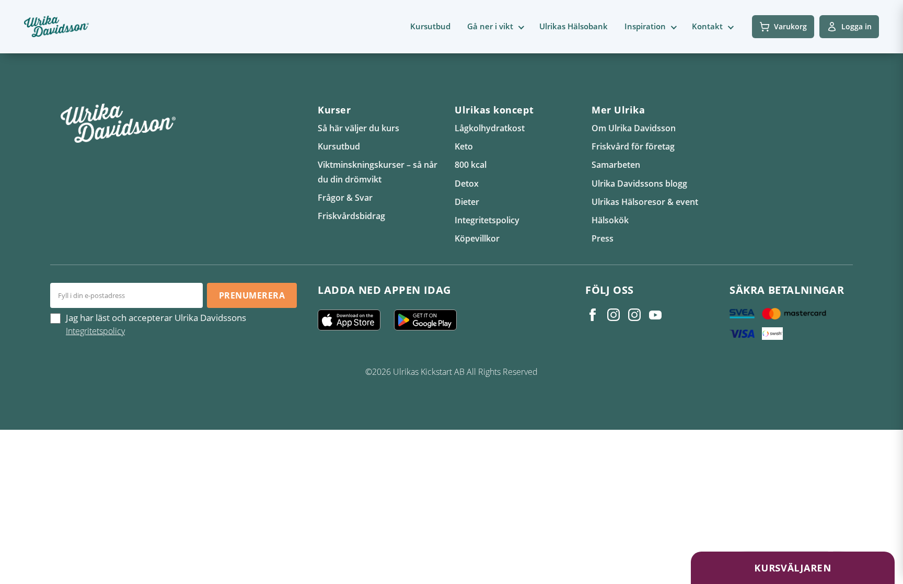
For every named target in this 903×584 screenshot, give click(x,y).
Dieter (467, 202)
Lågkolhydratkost (490, 128)
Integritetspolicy (487, 220)
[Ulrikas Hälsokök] (655, 314)
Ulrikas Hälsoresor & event (645, 202)
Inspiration (645, 26)
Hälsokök (610, 220)
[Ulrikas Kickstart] (634, 314)
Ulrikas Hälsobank (573, 26)
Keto (464, 146)
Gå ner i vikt (490, 26)
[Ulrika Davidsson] (592, 314)
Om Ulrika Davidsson (634, 128)
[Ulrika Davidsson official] (613, 314)
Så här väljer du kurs (358, 128)
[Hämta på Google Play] (429, 320)
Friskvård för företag (633, 146)
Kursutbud (430, 26)
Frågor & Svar (345, 197)
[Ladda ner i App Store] (353, 320)
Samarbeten (616, 164)
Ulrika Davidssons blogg (639, 183)
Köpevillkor (477, 238)
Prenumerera (252, 295)
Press (602, 238)
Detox (467, 183)
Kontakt (707, 26)
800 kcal (471, 164)
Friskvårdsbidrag (351, 216)
